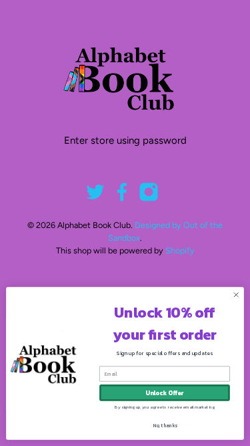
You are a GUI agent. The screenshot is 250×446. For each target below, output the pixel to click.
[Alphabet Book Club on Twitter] (95, 199)
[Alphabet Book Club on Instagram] (149, 199)
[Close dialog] (236, 295)
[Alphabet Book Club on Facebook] (122, 199)
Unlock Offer (164, 393)
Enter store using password (125, 140)
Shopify (180, 250)
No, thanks (165, 425)
